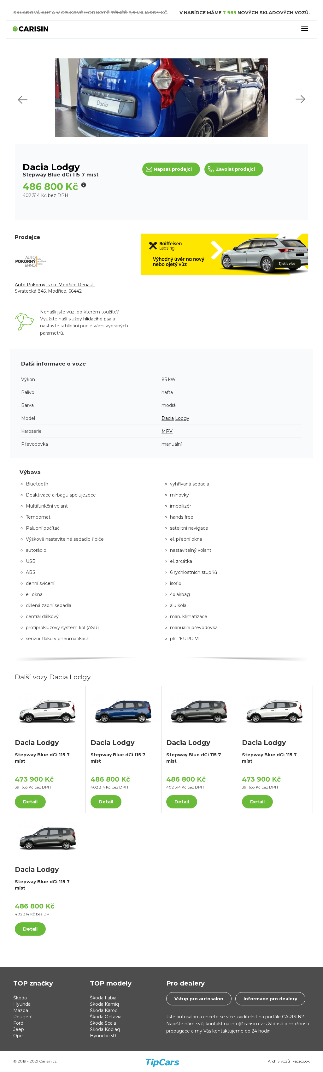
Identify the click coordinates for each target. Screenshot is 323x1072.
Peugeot (23, 1017)
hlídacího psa (97, 319)
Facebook (301, 1061)
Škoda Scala (103, 1023)
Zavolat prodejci (235, 169)
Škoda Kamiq (104, 1004)
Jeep (18, 1029)
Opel (18, 1036)
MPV (167, 431)
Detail (30, 802)
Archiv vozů (279, 1061)
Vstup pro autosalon (198, 999)
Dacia (168, 418)
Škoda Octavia (105, 1017)
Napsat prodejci (173, 169)
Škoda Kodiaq (105, 1029)
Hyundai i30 (103, 1036)
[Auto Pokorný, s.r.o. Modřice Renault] (30, 261)
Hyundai (22, 1004)
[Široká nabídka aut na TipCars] (162, 1057)
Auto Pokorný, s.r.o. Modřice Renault (55, 285)
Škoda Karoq (104, 1010)
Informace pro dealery (270, 999)
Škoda (20, 998)
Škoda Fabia (103, 998)
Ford (18, 1023)
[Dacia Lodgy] (48, 709)
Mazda (20, 1010)
